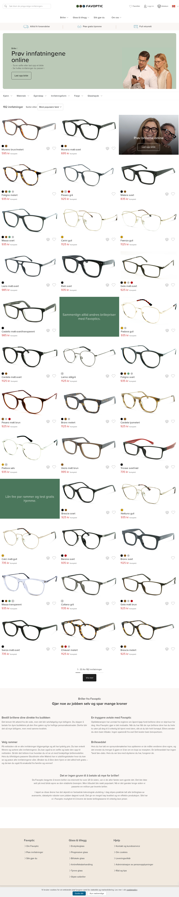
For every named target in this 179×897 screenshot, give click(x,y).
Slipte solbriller (78, 876)
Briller (14, 48)
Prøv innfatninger (34, 852)
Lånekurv (164, 6)
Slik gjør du (99, 17)
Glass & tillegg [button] (80, 17)
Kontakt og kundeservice (128, 846)
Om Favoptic (32, 846)
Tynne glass (77, 870)
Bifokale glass (77, 858)
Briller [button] (63, 17)
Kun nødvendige (97, 893)
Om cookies (121, 852)
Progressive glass (79, 852)
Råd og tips (121, 870)
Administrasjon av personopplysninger (134, 864)
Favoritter (136, 6)
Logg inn (150, 6)
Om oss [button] (115, 17)
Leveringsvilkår (123, 858)
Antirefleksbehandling (82, 864)
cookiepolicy (132, 889)
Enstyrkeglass (77, 846)
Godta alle (79, 893)
